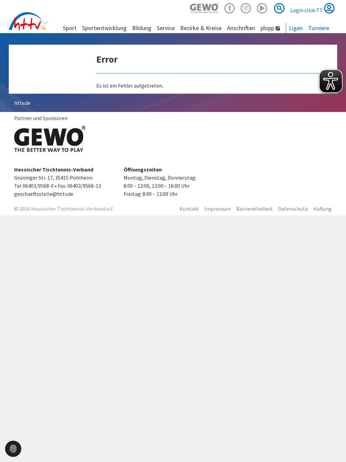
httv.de (22, 102)
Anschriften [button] (241, 28)
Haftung (322, 208)
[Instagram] (246, 7)
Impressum (217, 208)
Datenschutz (293, 208)
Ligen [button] (296, 28)
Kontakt (189, 208)
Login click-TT (307, 10)
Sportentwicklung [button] (104, 28)
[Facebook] (230, 7)
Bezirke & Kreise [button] (201, 28)
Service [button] (166, 28)
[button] (13, 448)
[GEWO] (204, 7)
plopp (268, 28)
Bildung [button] (141, 28)
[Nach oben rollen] (332, 443)
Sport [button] (70, 28)
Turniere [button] (318, 28)
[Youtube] (262, 7)
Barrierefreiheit (254, 208)
